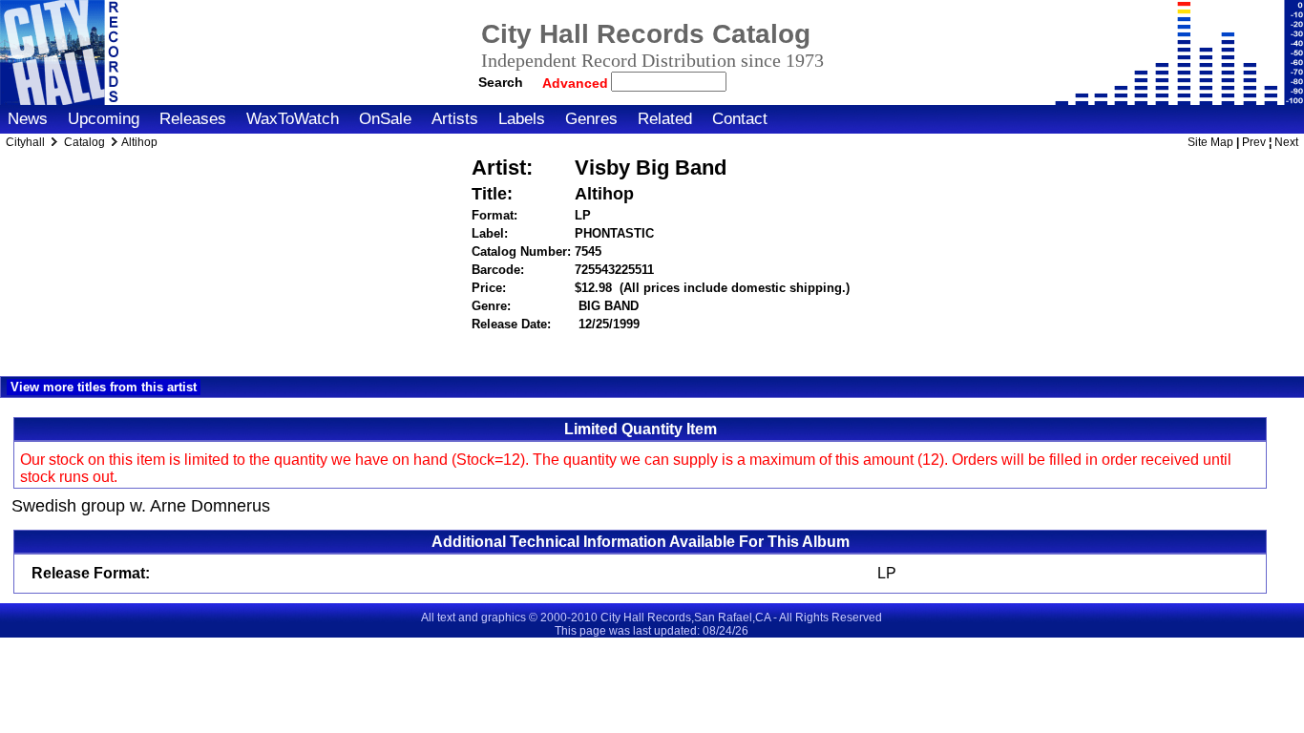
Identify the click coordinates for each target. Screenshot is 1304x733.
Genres (591, 119)
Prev (1254, 142)
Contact (740, 119)
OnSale (385, 119)
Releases (192, 119)
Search (500, 82)
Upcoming (103, 119)
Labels (521, 119)
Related (665, 119)
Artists (454, 119)
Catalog (84, 142)
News (28, 119)
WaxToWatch (292, 119)
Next (1286, 142)
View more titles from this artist (104, 387)
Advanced (577, 83)
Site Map (1210, 142)
